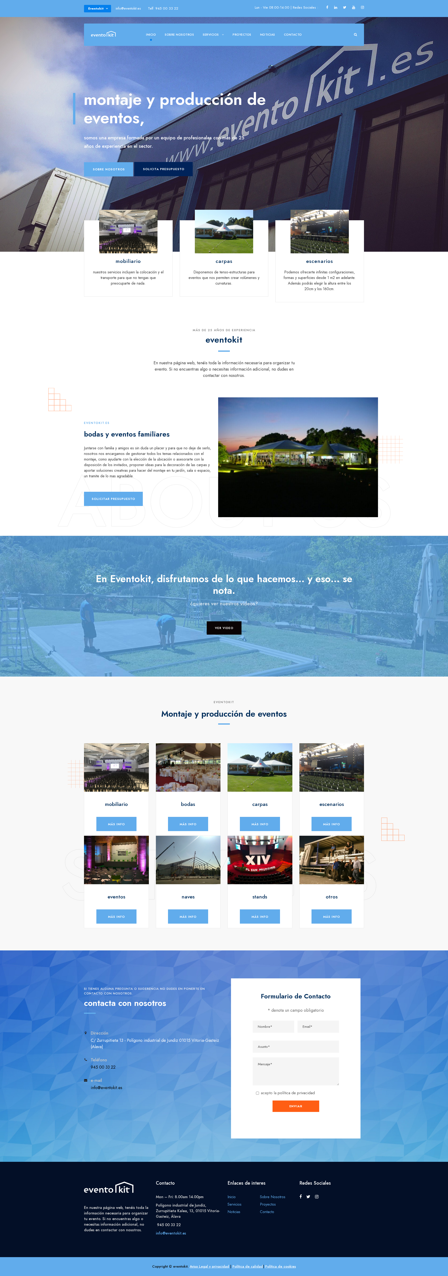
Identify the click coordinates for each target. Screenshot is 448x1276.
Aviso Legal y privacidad (209, 1266)
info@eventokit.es (171, 1233)
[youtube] (353, 7)
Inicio (151, 34)
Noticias (267, 34)
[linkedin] (335, 7)
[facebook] (327, 7)
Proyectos (242, 34)
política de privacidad (296, 1093)
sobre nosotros (109, 169)
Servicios (211, 34)
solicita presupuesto (163, 169)
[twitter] (344, 7)
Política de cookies (280, 1266)
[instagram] (362, 7)
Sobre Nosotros (179, 34)
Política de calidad (247, 1266)
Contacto (293, 34)
